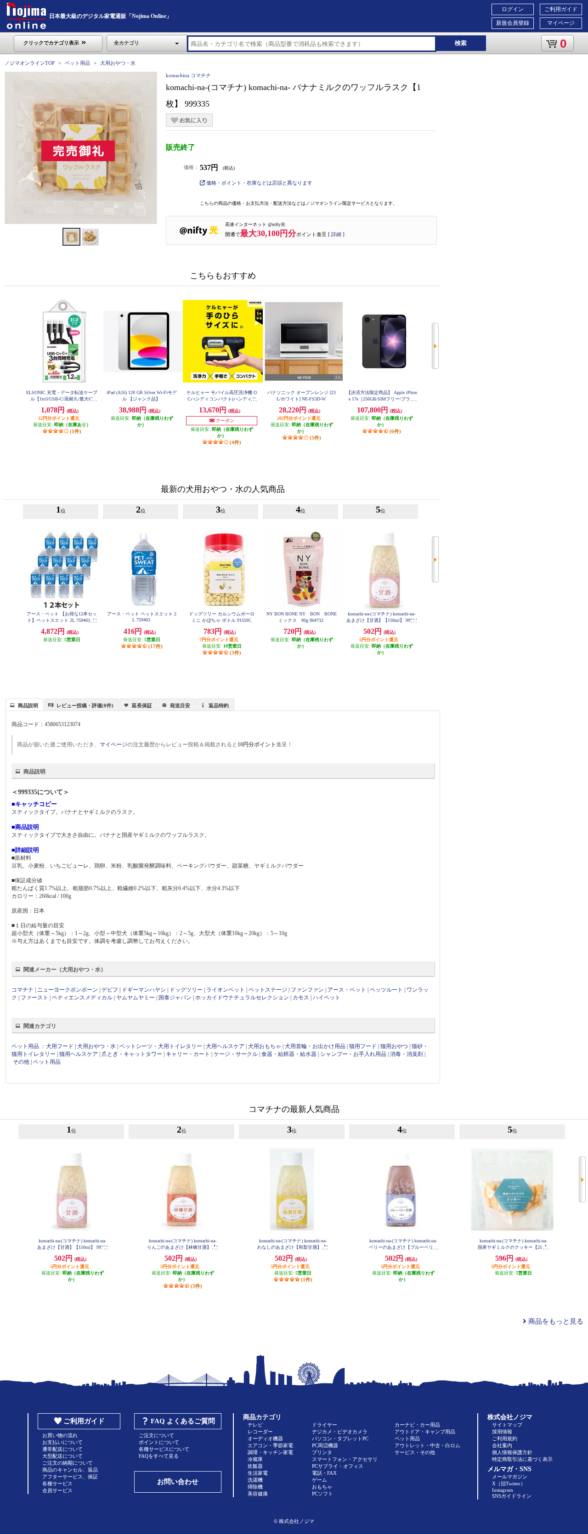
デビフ (110, 990)
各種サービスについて (164, 1449)
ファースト (34, 997)
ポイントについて (159, 1442)
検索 (461, 42)
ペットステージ (268, 990)
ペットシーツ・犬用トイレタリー (160, 1046)
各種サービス (57, 1483)
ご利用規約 (504, 1438)
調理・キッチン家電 (270, 1452)
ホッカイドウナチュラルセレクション (242, 997)
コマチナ (22, 990)
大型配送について (62, 1456)
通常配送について (62, 1449)
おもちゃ (322, 1486)
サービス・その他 (415, 1452)
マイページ (561, 23)
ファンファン (307, 990)
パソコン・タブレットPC (340, 1438)
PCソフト (322, 1493)
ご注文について (156, 1435)
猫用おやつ (394, 1046)
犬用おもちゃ (264, 1046)
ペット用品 (77, 63)
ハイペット (326, 997)
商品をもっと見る (554, 1321)
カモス (301, 997)
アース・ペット (347, 990)
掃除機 (255, 1486)
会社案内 (502, 1445)
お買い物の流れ (60, 1435)
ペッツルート (386, 990)
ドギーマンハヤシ (144, 990)
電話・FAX (324, 1473)
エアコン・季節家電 (270, 1445)
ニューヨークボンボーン (67, 990)
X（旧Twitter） (509, 1483)
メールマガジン (509, 1476)
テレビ (255, 1424)
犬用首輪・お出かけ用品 (315, 1046)
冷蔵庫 (255, 1459)
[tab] (24, 705)
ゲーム (319, 1480)
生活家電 (258, 1473)
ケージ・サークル (236, 1054)
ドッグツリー (186, 990)
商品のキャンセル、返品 (70, 1469)
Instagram (502, 1490)
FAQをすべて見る (159, 1456)
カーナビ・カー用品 (417, 1424)
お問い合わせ (177, 1481)
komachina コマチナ (188, 75)
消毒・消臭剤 (406, 1054)
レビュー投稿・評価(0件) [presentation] (85, 705)
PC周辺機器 (325, 1445)
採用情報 (502, 1431)
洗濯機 (255, 1480)
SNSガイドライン (511, 1496)
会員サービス (57, 1490)
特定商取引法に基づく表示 (522, 1459)
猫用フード (363, 1046)
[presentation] (23, 704)
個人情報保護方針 (512, 1452)
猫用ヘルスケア (78, 1054)
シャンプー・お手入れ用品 (353, 1054)
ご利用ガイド (560, 9)
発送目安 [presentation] (180, 705)
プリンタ (322, 1452)
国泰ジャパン (175, 997)
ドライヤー (324, 1424)
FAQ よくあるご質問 (183, 1421)
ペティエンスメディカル (82, 997)
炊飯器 (255, 1466)
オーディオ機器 (265, 1438)
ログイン (513, 9)
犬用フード (60, 1046)
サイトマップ (507, 1424)
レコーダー (260, 1431)
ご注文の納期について (67, 1463)
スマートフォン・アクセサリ (345, 1459)
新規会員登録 (512, 23)
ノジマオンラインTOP (30, 63)
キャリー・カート (188, 1054)
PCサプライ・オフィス (337, 1466)
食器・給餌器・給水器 (289, 1054)
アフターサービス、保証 (70, 1476)
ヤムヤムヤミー (135, 997)
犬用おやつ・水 (118, 63)
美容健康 (258, 1493)
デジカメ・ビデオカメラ (340, 1431)
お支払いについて (62, 1442)
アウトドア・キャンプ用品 (425, 1431)
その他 (21, 1062)
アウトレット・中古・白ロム (427, 1445)
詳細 (336, 234)
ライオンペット (226, 990)
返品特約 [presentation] (219, 705)
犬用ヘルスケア (225, 1046)
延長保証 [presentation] (142, 705)
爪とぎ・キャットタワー (132, 1054)
